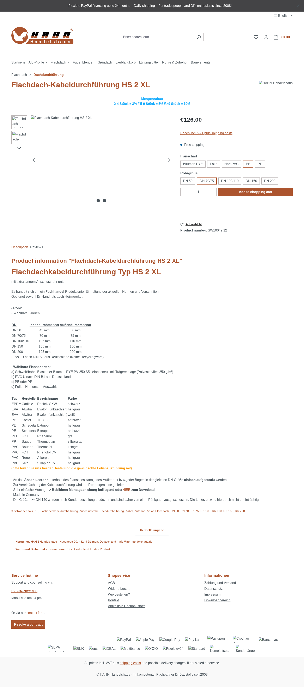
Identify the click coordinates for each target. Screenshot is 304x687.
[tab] (19, 247)
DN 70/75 (207, 181)
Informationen (216, 575)
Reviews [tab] (36, 247)
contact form (35, 613)
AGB (111, 583)
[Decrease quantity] (184, 192)
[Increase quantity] (212, 192)
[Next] (169, 160)
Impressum (212, 594)
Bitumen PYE (193, 164)
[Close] (298, 5)
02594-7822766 (24, 591)
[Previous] (34, 160)
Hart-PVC (231, 164)
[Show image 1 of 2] (98, 200)
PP (260, 164)
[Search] (199, 37)
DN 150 (251, 181)
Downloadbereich (217, 600)
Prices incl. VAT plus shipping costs (206, 133)
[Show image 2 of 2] (104, 200)
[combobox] (157, 37)
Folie (213, 164)
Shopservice (119, 575)
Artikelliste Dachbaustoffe (126, 606)
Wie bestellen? (119, 594)
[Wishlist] (256, 37)
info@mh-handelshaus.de (135, 541)
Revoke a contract (28, 624)
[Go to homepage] (42, 36)
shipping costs (130, 663)
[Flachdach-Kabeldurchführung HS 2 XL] (101, 159)
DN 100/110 (230, 181)
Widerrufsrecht (118, 588)
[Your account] (266, 37)
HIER (126, 490)
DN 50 (188, 181)
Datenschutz (213, 588)
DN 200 (269, 181)
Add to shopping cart (255, 192)
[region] (152, 6)
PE (248, 164)
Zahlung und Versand (220, 583)
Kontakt (113, 600)
